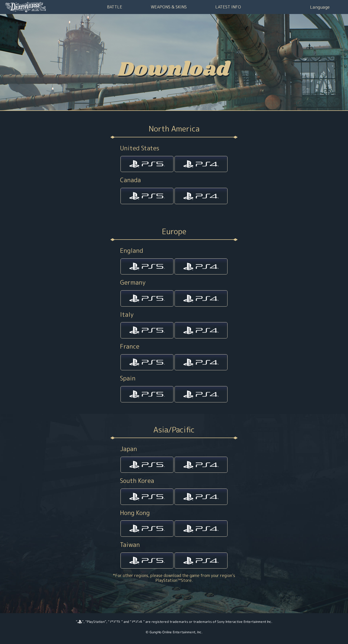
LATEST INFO (228, 7)
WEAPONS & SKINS (169, 7)
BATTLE (114, 7)
